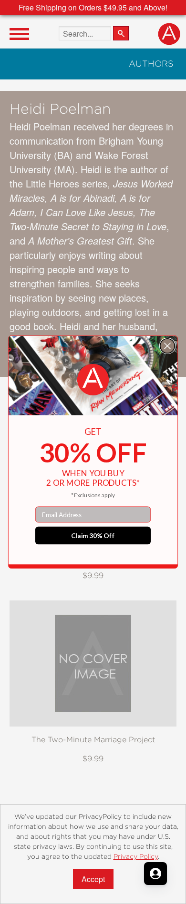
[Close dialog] (167, 346)
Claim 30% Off (93, 535)
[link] (93, 380)
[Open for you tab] (155, 873)
